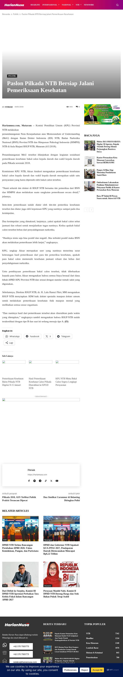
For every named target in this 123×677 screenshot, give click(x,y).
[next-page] (91, 210)
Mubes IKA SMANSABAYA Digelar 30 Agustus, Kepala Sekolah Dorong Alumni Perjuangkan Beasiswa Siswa (108, 147)
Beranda (6, 14)
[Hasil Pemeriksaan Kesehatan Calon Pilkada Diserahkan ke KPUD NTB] (40, 367)
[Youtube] (57, 480)
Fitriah (9, 107)
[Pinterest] (46, 116)
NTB (5, 540)
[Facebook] (26, 116)
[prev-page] (86, 210)
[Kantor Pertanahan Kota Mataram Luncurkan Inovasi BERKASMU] (89, 161)
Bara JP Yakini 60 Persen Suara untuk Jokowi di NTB (108, 197)
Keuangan (48, 540)
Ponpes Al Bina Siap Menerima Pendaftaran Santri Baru (106, 172)
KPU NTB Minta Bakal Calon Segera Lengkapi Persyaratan (66, 381)
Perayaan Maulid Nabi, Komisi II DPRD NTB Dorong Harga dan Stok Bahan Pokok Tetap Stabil (61, 594)
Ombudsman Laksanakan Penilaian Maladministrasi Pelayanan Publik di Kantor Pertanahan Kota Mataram (108, 186)
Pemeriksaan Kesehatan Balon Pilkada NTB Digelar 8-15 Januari (12, 381)
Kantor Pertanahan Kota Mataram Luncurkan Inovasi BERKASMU (107, 160)
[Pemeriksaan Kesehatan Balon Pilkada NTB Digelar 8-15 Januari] (14, 367)
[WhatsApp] (55, 116)
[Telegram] (40, 480)
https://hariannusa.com (37, 475)
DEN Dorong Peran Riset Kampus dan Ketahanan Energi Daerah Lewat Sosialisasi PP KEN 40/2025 (67, 649)
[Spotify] (34, 480)
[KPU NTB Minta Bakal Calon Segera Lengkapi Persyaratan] (67, 367)
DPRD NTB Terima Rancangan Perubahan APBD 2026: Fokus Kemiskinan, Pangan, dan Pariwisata (20, 548)
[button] (117, 5)
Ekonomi (47, 586)
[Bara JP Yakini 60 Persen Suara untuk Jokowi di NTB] (89, 200)
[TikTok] (46, 480)
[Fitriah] (15, 475)
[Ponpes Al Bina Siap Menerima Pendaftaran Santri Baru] (89, 174)
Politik (15, 14)
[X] (36, 116)
